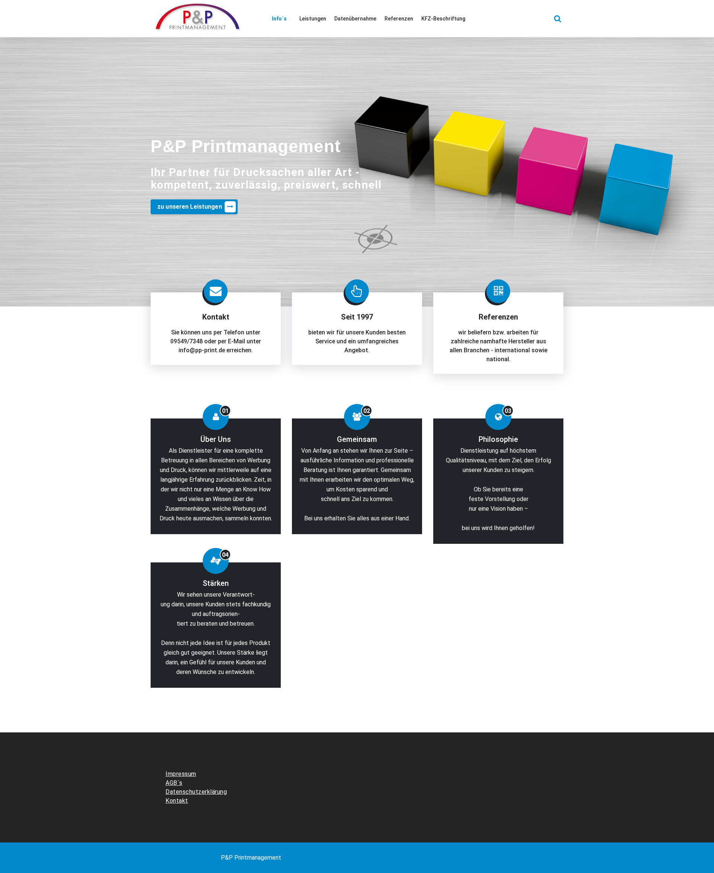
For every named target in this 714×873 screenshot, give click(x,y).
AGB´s (174, 782)
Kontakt (176, 800)
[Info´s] (281, 18)
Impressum (180, 773)
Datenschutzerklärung (196, 791)
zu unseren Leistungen (189, 206)
